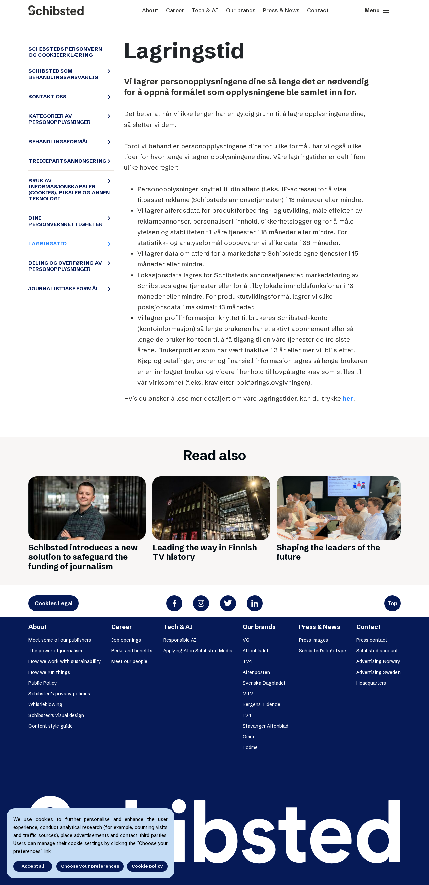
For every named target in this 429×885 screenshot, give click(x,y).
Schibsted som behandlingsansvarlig (69, 74)
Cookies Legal (54, 603)
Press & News (281, 10)
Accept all (33, 866)
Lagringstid (69, 244)
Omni (248, 737)
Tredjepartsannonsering (69, 161)
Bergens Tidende (261, 704)
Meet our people (129, 661)
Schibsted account (377, 651)
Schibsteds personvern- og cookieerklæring (66, 52)
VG (246, 640)
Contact (318, 10)
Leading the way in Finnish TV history (204, 552)
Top (392, 603)
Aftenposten (256, 672)
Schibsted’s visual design (56, 715)
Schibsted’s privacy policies (59, 694)
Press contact (371, 640)
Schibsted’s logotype (322, 651)
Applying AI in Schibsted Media (197, 651)
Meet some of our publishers (59, 640)
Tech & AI (205, 10)
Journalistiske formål (69, 289)
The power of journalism (55, 651)
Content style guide (50, 726)
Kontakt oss (69, 97)
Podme (250, 747)
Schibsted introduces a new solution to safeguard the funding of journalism (83, 557)
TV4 (247, 661)
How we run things (49, 672)
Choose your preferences (90, 866)
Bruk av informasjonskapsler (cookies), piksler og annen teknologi (69, 190)
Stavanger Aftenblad (265, 726)
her (348, 398)
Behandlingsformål (69, 142)
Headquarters (371, 683)
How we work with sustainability (64, 661)
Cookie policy (147, 866)
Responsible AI (179, 640)
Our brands (241, 10)
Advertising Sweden (378, 672)
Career (175, 10)
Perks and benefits (131, 651)
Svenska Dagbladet (264, 683)
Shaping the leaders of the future (328, 552)
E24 (247, 715)
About (150, 10)
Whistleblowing (45, 704)
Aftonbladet (256, 651)
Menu (377, 11)
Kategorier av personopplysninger (69, 119)
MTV (248, 694)
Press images (313, 640)
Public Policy (42, 683)
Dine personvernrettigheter (69, 221)
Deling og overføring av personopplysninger (69, 266)
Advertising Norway (378, 661)
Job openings (126, 640)
